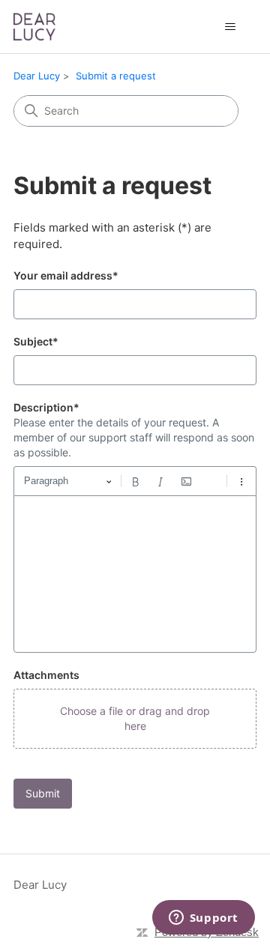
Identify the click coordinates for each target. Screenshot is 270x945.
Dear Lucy (37, 76)
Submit (43, 793)
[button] (135, 719)
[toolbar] (135, 481)
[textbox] (135, 574)
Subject (36, 341)
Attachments (47, 674)
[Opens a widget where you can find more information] (203, 919)
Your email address (66, 275)
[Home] (35, 26)
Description (47, 407)
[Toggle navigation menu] (229, 27)
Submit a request (116, 76)
